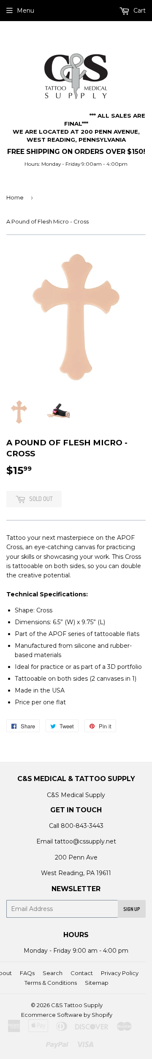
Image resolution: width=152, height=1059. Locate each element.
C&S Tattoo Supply (77, 1005)
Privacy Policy (119, 973)
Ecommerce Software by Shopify (66, 1014)
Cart (139, 10)
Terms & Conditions (50, 982)
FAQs (27, 973)
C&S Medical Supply (76, 795)
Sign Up (131, 909)
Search (52, 973)
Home (15, 197)
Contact (82, 973)
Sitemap (97, 982)
